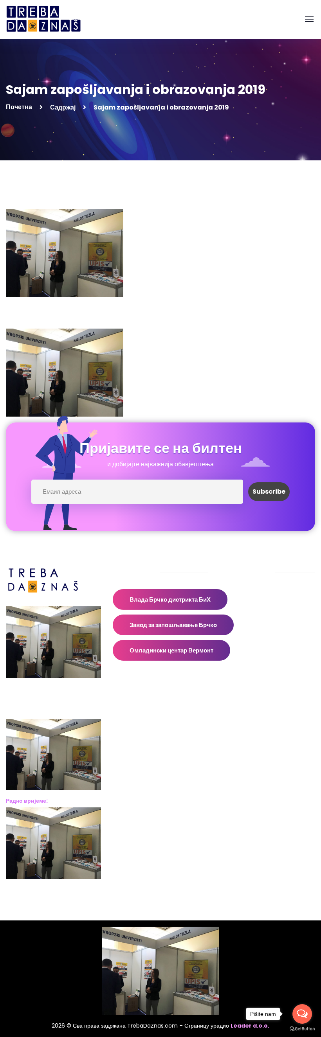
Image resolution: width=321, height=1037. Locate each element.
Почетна (19, 106)
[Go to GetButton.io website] (302, 1029)
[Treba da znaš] (51, 18)
